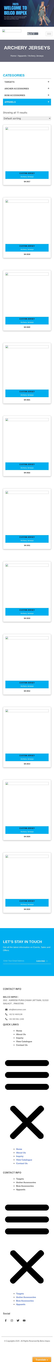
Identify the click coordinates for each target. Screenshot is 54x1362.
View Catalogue (24, 1041)
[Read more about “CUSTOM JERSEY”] (27, 149)
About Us (21, 1034)
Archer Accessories (26, 1182)
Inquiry (19, 1038)
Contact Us (22, 1045)
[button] (27, 1098)
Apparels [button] (10, 102)
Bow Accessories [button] (14, 95)
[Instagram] (12, 1320)
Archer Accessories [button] (16, 88)
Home (13, 56)
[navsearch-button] (42, 34)
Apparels (22, 56)
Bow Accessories (25, 1186)
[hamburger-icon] (49, 34)
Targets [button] (9, 82)
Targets (20, 1179)
